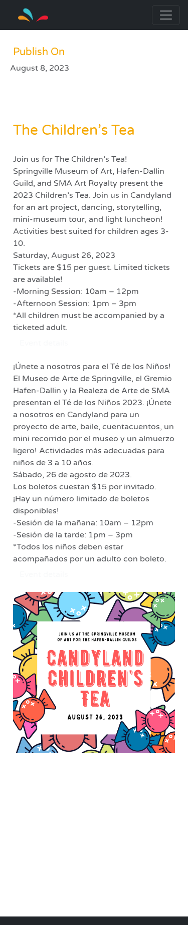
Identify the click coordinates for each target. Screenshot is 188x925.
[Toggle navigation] (166, 15)
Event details (44, 343)
